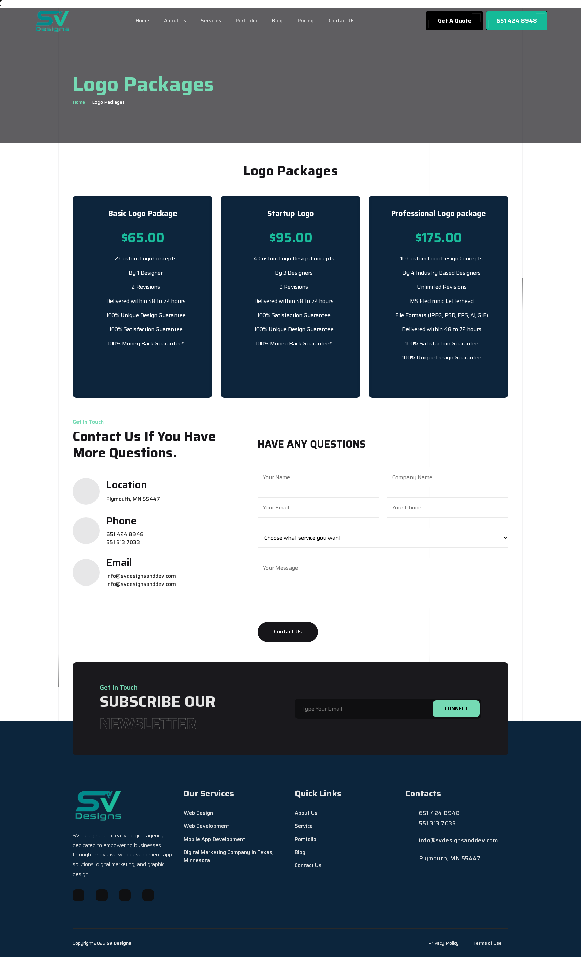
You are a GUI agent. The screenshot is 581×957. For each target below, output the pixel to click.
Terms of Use (487, 943)
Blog (277, 20)
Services (211, 20)
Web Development (206, 826)
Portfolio (246, 20)
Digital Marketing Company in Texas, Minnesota (229, 856)
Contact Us (341, 20)
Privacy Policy (443, 943)
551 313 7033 (123, 542)
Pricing (306, 20)
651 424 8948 (516, 20)
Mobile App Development (214, 839)
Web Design (198, 813)
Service (304, 826)
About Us (175, 20)
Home (142, 20)
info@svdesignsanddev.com (141, 576)
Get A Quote (454, 20)
